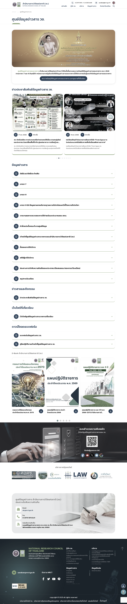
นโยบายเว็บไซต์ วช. (26, 601)
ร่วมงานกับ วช (70, 582)
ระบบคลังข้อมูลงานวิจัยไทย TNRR (101, 562)
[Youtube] (87, 455)
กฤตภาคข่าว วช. (70, 577)
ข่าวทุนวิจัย (69, 571)
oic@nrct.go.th (27, 510)
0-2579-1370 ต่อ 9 (28, 518)
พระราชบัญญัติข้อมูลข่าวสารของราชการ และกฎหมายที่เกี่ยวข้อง (63, 78)
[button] (123, 586)
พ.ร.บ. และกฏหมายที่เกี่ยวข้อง (74, 559)
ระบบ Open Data (96, 564)
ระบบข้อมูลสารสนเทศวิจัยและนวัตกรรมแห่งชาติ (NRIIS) (102, 552)
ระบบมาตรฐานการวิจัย (98, 559)
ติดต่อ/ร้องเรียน (105, 6)
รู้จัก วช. (73, 6)
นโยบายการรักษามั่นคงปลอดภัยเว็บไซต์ (73, 601)
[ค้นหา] (113, 6)
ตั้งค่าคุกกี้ (103, 601)
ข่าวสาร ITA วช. (70, 580)
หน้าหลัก (64, 6)
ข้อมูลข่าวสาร (91, 6)
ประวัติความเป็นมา (71, 551)
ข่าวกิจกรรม (69, 573)
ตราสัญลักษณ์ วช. (71, 561)
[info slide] (63, 48)
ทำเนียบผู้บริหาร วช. (71, 553)
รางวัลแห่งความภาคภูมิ (72, 563)
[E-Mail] (97, 455)
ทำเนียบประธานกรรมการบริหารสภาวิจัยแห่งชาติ (77, 556)
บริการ (81, 6)
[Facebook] (83, 455)
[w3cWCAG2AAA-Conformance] (19, 586)
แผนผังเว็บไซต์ (93, 601)
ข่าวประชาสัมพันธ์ (71, 575)
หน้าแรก (14, 12)
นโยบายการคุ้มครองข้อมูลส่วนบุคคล (46, 601)
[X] (92, 455)
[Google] (101, 455)
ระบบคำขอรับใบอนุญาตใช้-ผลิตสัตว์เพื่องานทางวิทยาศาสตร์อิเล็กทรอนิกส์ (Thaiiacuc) (103, 556)
